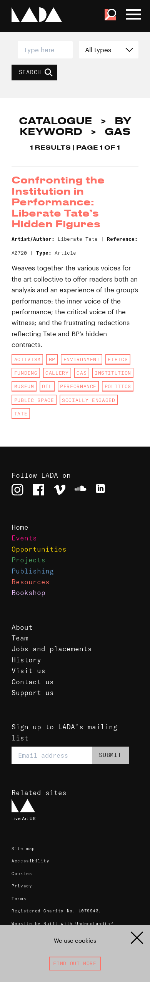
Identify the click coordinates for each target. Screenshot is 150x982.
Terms (19, 898)
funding (25, 373)
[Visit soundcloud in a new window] (80, 489)
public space (34, 400)
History (26, 660)
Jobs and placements (52, 649)
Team (20, 638)
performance (78, 386)
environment (81, 359)
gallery (56, 373)
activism (27, 359)
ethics (118, 359)
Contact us (33, 682)
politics (118, 386)
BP (52, 359)
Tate (21, 413)
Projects (28, 560)
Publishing (33, 571)
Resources (31, 582)
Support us (33, 693)
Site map (23, 848)
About (22, 627)
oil (47, 386)
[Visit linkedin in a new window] (101, 489)
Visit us (28, 671)
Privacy (22, 886)
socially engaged (88, 400)
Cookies (22, 873)
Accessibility (30, 861)
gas (82, 373)
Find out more (74, 963)
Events (24, 538)
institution (113, 373)
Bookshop (28, 593)
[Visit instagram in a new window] (17, 489)
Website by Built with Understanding (62, 923)
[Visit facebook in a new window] (38, 489)
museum (24, 386)
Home (20, 527)
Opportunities (39, 549)
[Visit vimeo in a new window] (59, 489)
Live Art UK (24, 818)
